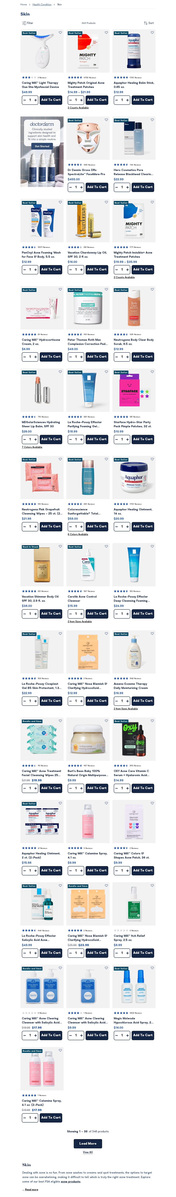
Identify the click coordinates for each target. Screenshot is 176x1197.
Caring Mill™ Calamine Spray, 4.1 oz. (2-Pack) (42, 1103)
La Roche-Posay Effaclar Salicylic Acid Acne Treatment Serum (39, 938)
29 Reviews (43, 334)
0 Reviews (134, 931)
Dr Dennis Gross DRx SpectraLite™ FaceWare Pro (86, 172)
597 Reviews (89, 591)
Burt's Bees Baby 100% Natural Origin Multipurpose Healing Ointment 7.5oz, (87, 773)
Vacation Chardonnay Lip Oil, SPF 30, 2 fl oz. (87, 254)
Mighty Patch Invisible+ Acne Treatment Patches (133, 254)
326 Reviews (89, 417)
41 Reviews (42, 848)
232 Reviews (89, 247)
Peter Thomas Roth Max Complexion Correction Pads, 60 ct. (88, 342)
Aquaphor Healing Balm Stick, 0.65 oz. (134, 85)
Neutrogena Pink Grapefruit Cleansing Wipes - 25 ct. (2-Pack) (42, 512)
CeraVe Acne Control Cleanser (82, 598)
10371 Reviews (44, 247)
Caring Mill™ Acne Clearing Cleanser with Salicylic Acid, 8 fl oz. (87, 1021)
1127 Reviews (89, 766)
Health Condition (42, 4)
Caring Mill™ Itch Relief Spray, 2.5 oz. (129, 938)
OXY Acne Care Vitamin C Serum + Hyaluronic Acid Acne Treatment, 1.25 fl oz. (132, 773)
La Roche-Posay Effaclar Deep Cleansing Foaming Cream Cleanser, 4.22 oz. (131, 599)
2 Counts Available (78, 107)
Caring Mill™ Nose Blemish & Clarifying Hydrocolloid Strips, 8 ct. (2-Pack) (87, 938)
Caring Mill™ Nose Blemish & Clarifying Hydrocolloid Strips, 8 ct (87, 686)
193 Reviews (135, 591)
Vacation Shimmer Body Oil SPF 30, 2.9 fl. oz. (40, 598)
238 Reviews (89, 504)
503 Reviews (43, 678)
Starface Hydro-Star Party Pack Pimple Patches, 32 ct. (133, 424)
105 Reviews (43, 504)
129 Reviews (135, 417)
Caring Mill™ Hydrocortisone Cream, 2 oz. (41, 342)
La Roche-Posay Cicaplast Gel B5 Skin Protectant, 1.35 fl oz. (41, 686)
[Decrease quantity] (24, 100)
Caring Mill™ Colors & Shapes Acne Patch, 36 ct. (132, 855)
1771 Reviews (135, 247)
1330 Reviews (89, 165)
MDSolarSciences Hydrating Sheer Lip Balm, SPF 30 (41, 424)
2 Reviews (42, 78)
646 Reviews (43, 931)
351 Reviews (43, 591)
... (30, 1189)
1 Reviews (88, 1013)
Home (23, 4)
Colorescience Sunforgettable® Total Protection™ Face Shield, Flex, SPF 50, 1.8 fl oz (88, 512)
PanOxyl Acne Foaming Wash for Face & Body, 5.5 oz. (41, 254)
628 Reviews (135, 334)
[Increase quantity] (35, 100)
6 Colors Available (78, 534)
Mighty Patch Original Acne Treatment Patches (86, 85)
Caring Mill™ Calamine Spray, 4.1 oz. (87, 855)
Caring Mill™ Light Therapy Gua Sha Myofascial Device (40, 85)
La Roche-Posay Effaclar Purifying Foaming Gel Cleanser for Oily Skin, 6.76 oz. (86, 424)
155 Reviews (89, 334)
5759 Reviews (90, 78)
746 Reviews (135, 165)
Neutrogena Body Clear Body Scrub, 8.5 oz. (134, 342)
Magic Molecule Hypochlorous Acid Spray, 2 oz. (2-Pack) (132, 1021)
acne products (70, 1181)
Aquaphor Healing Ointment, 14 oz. (133, 511)
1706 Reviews (136, 78)
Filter (30, 23)
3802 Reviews (136, 1013)
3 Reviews (88, 848)
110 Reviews (43, 766)
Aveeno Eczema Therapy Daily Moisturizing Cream (131, 686)
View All (88, 1152)
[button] (42, 51)
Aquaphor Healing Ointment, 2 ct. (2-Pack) (41, 855)
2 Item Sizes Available (80, 621)
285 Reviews (135, 766)
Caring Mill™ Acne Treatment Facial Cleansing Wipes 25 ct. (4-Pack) (41, 773)
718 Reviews (43, 417)
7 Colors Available (32, 447)
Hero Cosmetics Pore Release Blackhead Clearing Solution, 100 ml (133, 172)
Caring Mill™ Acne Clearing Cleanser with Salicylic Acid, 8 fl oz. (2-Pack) (41, 1021)
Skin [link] (59, 4)
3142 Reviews (135, 678)
